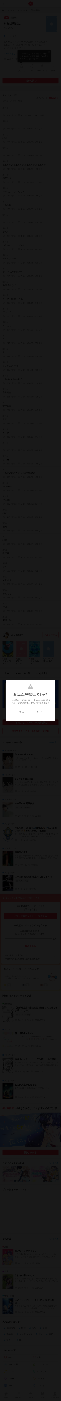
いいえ (21, 712)
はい (39, 712)
